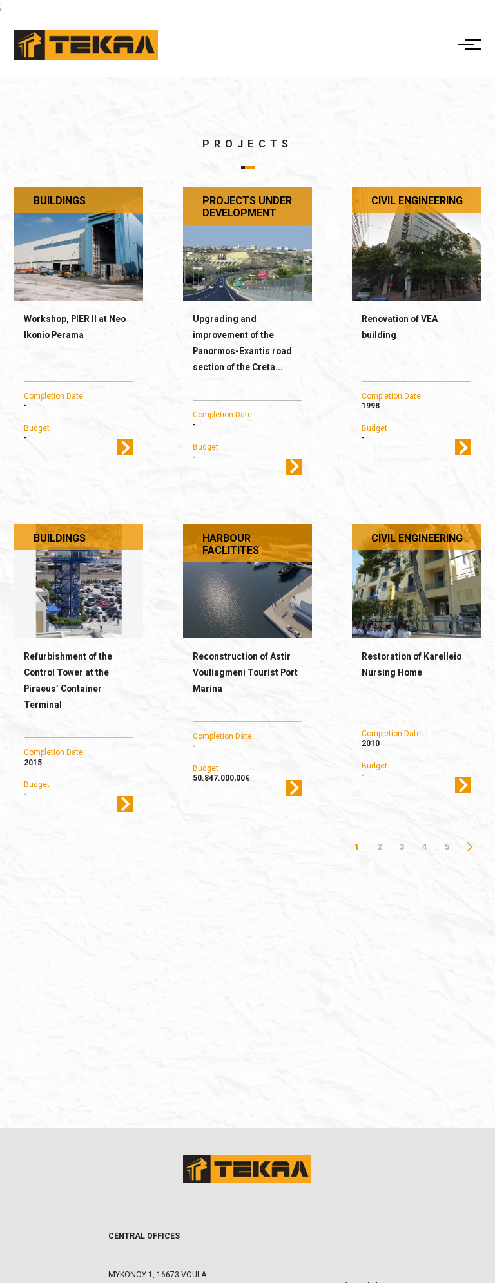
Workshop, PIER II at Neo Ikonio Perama (75, 327)
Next (469, 846)
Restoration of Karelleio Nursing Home (411, 664)
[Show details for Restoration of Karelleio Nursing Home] (416, 581)
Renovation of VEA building (400, 327)
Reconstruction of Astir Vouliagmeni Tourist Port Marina (245, 672)
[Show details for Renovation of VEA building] (416, 244)
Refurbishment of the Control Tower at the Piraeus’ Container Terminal (68, 680)
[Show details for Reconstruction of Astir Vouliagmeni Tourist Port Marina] (248, 581)
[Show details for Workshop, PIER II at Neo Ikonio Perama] (79, 244)
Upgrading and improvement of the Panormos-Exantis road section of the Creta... (242, 343)
